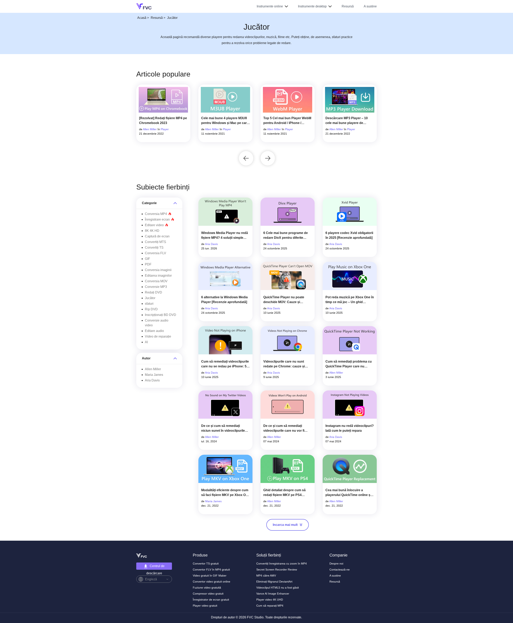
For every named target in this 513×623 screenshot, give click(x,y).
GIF (147, 258)
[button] (246, 158)
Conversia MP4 (156, 214)
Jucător (150, 298)
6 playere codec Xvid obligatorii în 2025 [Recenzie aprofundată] (349, 235)
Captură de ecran (157, 236)
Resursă (348, 6)
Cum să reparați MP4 (269, 605)
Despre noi (336, 563)
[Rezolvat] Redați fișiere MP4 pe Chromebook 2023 (163, 120)
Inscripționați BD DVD (160, 315)
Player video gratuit (205, 605)
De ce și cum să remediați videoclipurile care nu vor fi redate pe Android (283, 428)
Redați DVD (153, 292)
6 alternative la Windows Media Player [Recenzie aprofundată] (224, 299)
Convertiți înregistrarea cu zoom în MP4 (281, 563)
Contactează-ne (339, 569)
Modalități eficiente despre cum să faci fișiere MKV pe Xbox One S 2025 (225, 492)
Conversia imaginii (158, 270)
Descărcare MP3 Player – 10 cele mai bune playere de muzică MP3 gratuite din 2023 (347, 120)
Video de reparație (158, 336)
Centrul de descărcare (155, 567)
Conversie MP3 (156, 286)
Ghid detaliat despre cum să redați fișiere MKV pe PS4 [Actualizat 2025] (284, 492)
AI (146, 342)
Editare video (154, 225)
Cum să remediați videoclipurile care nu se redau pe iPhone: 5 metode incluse (225, 364)
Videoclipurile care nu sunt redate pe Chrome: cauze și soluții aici (284, 364)
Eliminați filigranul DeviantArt (274, 581)
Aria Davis (152, 380)
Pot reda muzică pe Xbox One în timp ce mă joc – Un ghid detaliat (349, 299)
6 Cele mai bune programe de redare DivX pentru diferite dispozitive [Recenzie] (285, 235)
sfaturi (149, 303)
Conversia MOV (156, 281)
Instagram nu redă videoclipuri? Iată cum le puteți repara (349, 428)
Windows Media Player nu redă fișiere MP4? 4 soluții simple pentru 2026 (224, 235)
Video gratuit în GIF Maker (209, 575)
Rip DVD (151, 309)
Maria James (154, 374)
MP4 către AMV (266, 575)
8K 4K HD (152, 230)
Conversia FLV (155, 253)
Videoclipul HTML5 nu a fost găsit (277, 587)
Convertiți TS (154, 247)
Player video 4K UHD (269, 599)
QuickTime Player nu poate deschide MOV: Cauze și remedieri (283, 299)
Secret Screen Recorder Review (276, 569)
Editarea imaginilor (158, 275)
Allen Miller (150, 129)
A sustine (370, 6)
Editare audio (154, 331)
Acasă (141, 17)
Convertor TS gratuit (206, 563)
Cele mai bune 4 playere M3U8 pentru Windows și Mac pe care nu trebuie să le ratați (224, 120)
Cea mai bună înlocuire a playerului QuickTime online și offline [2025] (348, 492)
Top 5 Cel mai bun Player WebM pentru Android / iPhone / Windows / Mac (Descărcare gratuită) (287, 120)
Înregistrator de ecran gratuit (211, 599)
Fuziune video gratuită (207, 587)
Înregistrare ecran (157, 219)
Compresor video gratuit (208, 593)
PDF (148, 264)
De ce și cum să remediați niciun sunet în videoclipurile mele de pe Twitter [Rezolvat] (223, 428)
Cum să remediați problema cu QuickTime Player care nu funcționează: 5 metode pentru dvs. (348, 364)
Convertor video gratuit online (211, 581)
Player (165, 129)
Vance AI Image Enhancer (272, 593)
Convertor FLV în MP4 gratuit (211, 569)
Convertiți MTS (155, 242)
